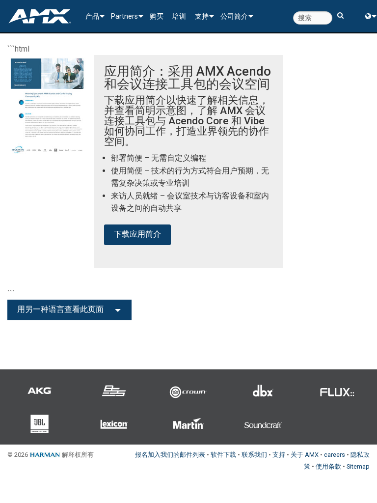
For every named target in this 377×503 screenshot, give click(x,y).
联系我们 (254, 454)
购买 (156, 16)
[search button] (340, 11)
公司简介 (234, 16)
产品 (92, 16)
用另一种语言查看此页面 (60, 309)
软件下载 (223, 454)
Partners (124, 16)
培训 (179, 16)
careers (334, 454)
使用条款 (328, 466)
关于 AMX (305, 454)
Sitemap (358, 466)
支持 (202, 16)
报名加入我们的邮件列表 (170, 454)
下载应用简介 (137, 234)
